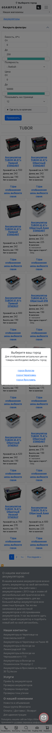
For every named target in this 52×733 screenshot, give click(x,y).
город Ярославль (26, 379)
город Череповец (26, 375)
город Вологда (26, 370)
